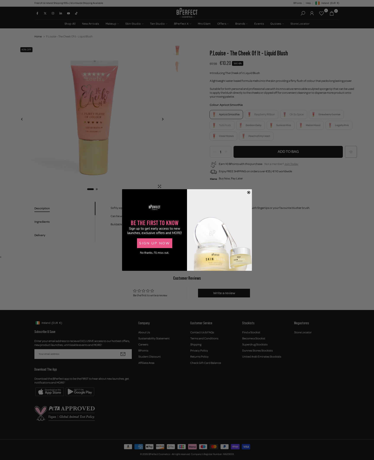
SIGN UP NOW (154, 243)
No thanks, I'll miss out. (154, 253)
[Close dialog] (249, 192)
